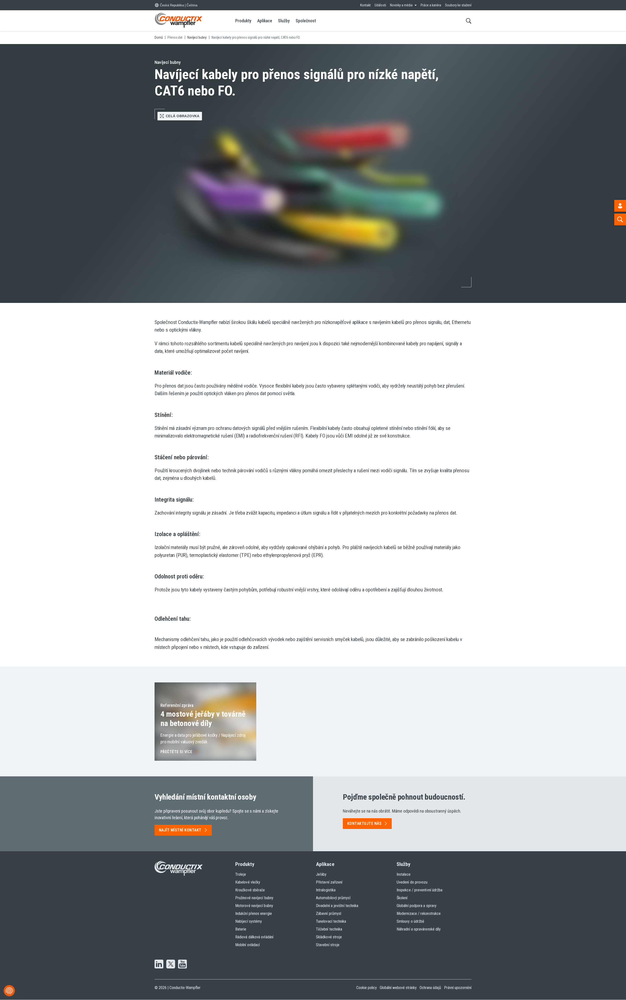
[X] (170, 964)
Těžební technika (329, 929)
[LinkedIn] (159, 964)
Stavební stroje (327, 945)
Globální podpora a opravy (416, 905)
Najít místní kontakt (180, 830)
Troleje (240, 874)
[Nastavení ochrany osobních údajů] (9, 990)
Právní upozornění (457, 987)
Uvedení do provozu (412, 882)
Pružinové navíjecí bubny (254, 898)
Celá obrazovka (183, 116)
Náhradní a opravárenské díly (419, 929)
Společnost (306, 20)
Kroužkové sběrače (250, 890)
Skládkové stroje (329, 937)
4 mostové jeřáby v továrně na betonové (203, 718)
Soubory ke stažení (458, 5)
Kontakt (365, 5)
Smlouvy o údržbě (410, 921)
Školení (402, 898)
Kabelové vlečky (247, 882)
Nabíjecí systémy (248, 921)
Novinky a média (401, 5)
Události (380, 5)
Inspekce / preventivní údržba (419, 890)
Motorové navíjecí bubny (254, 905)
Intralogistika (325, 890)
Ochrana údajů (430, 987)
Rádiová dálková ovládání (254, 937)
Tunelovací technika (331, 921)
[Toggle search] (468, 20)
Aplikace (264, 20)
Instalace (404, 874)
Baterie (240, 929)
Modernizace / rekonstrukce (419, 913)
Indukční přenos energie (253, 913)
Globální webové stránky (398, 987)
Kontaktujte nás (364, 823)
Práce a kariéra (431, 5)
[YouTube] (182, 964)
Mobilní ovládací (247, 945)
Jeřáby (321, 874)
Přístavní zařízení (329, 882)
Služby (284, 20)
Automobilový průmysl (333, 898)
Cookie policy (366, 987)
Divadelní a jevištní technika (337, 905)
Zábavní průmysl (328, 913)
